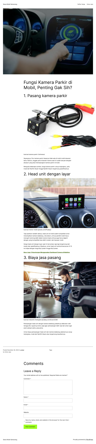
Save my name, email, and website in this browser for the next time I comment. (47, 421)
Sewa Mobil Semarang (10, 4)
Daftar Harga (81, 4)
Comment (27, 379)
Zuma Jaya (90, 4)
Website (26, 412)
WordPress (89, 439)
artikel (22, 350)
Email (26, 404)
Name (26, 397)
